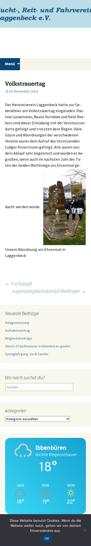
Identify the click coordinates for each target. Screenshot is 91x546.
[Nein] (84, 530)
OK (46, 538)
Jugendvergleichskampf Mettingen (49, 291)
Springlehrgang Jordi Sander (27, 354)
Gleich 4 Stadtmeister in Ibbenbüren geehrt (38, 346)
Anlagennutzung (17, 322)
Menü (10, 63)
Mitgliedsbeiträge (18, 338)
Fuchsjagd (18, 283)
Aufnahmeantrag (17, 330)
